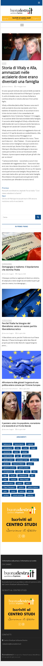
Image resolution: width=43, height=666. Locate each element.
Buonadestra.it (8, 654)
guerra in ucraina (9, 468)
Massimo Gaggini (8, 274)
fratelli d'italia (8, 456)
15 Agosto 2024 (21, 274)
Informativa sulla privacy (11, 561)
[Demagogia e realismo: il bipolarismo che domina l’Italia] (21, 246)
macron (13, 479)
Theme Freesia (27, 655)
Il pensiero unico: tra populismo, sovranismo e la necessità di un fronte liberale (21, 424)
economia (7, 452)
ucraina (6, 495)
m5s (5, 479)
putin (5, 491)
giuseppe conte (22, 460)
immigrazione (8, 472)
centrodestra (8, 448)
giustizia (34, 460)
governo (6, 464)
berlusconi (7, 444)
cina (17, 448)
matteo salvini (8, 483)
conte (25, 448)
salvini (22, 491)
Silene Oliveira (8, 86)
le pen (13, 475)
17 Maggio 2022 (21, 86)
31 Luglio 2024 (21, 333)
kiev (34, 472)
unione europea (18, 495)
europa (24, 452)
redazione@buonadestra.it (11, 644)
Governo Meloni (18, 464)
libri (32, 475)
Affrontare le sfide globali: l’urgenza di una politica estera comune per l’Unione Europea (21, 383)
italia (27, 472)
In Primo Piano (7, 263)
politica (21, 487)
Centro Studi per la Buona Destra (15, 640)
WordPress (36, 655)
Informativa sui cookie (28, 561)
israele (19, 472)
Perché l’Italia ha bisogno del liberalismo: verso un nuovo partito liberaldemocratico (19, 326)
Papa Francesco (9, 487)
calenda (30, 444)
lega (5, 475)
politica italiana (33, 487)
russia (13, 491)
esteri (16, 452)
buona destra (19, 444)
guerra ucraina (23, 468)
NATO (28, 483)
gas (18, 456)
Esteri (4, 63)
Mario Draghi (24, 479)
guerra (30, 464)
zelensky (30, 495)
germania (26, 456)
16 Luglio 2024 (25, 388)
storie (30, 491)
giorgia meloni (8, 460)
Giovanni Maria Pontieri (10, 388)
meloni (19, 483)
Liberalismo (23, 475)
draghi (33, 448)
